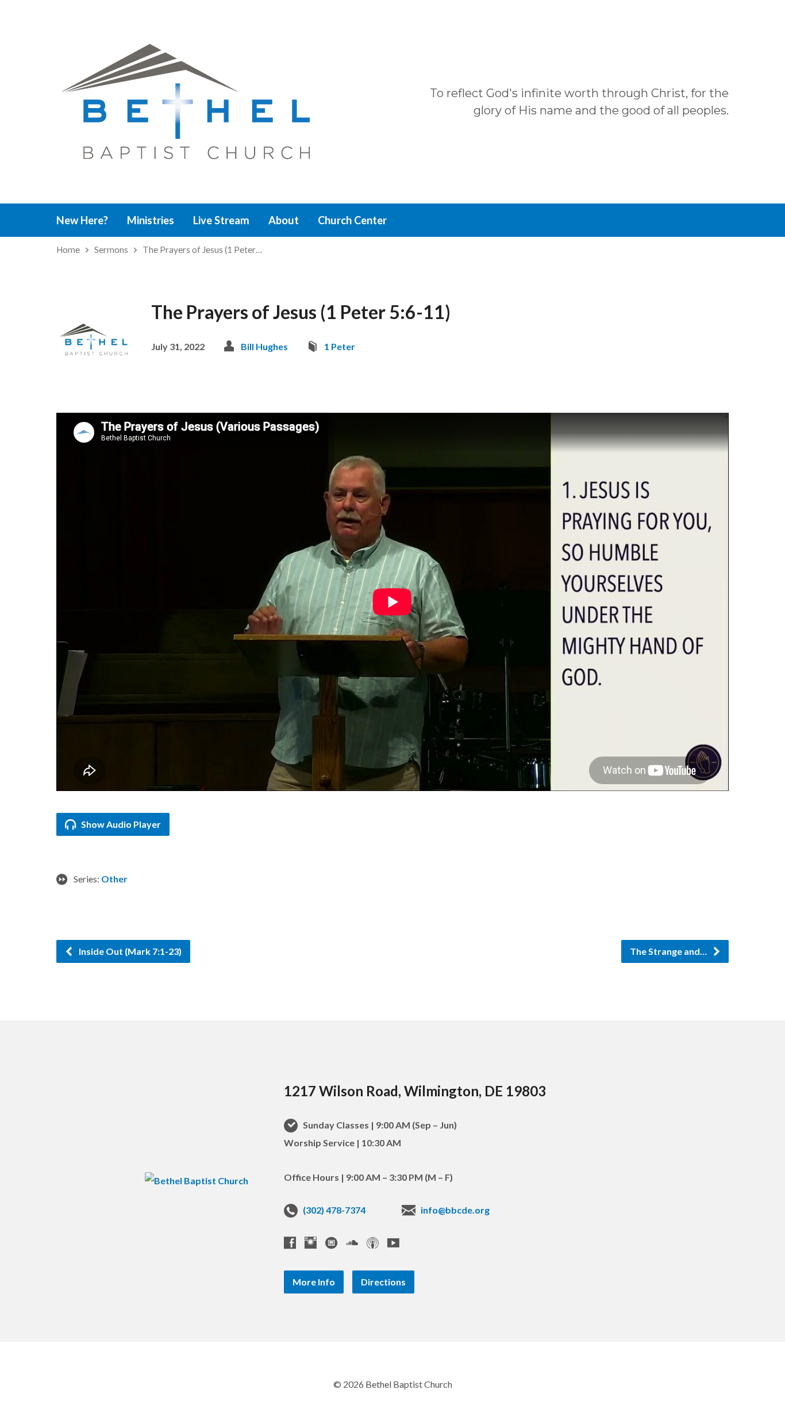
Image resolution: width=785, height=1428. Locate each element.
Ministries (150, 220)
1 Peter (339, 346)
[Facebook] (290, 1243)
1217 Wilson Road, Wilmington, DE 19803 (415, 1090)
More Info (314, 1281)
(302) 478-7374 (334, 1209)
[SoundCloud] (352, 1243)
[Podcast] (373, 1243)
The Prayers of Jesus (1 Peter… (202, 249)
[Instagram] (311, 1243)
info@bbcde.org (455, 1209)
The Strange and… (669, 951)
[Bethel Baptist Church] (196, 1180)
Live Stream (221, 220)
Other (114, 878)
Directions (383, 1281)
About (283, 220)
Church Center (352, 220)
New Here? (82, 220)
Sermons (111, 249)
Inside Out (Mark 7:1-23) (129, 951)
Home (68, 249)
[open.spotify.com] (331, 1243)
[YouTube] (393, 1243)
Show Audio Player (120, 824)
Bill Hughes (264, 346)
